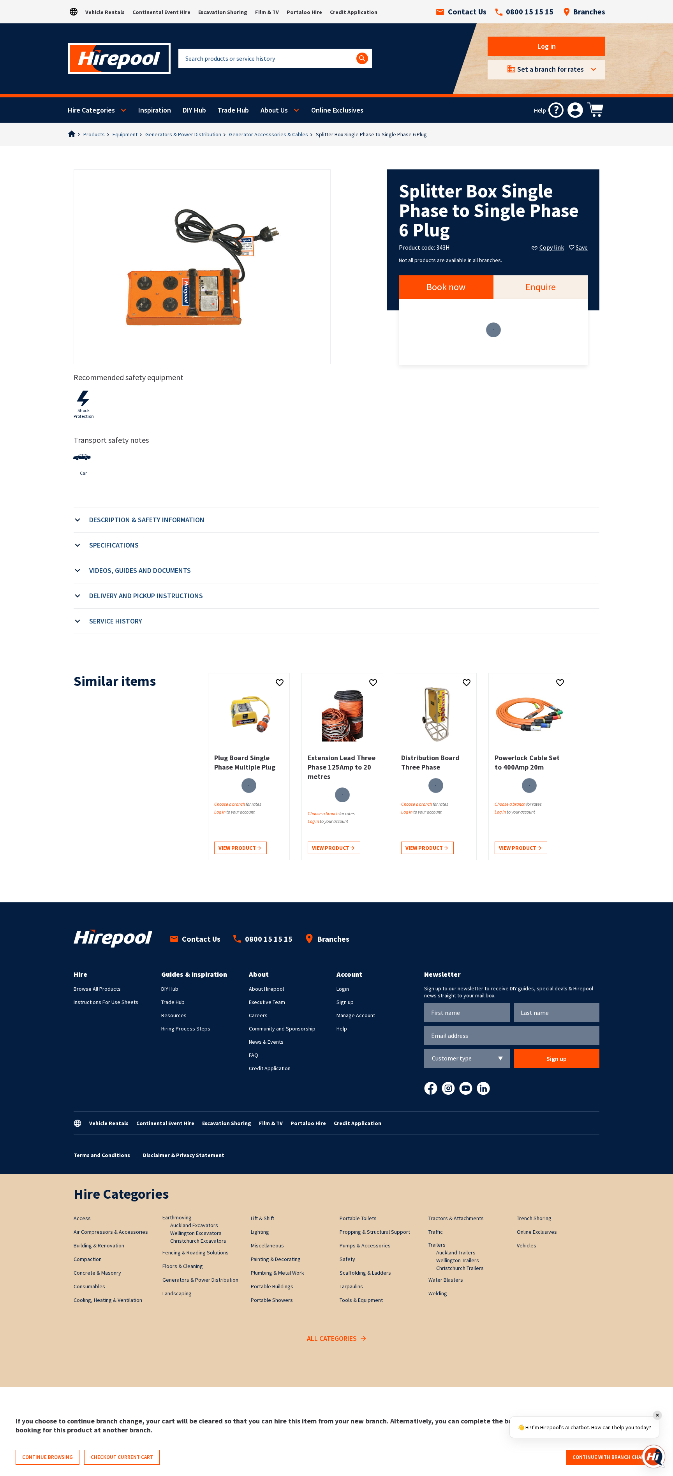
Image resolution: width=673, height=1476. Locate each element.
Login (342, 988)
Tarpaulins (351, 1286)
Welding (437, 1293)
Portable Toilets (358, 1218)
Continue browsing (47, 1457)
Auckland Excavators (194, 1225)
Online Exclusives (337, 110)
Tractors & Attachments (456, 1218)
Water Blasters (445, 1279)
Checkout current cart (122, 1457)
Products (94, 134)
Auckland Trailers (456, 1252)
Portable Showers (272, 1299)
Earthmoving (177, 1217)
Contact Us (467, 12)
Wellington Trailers (457, 1260)
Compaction (88, 1259)
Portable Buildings (272, 1286)
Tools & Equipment (361, 1299)
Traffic (435, 1231)
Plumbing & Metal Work (277, 1272)
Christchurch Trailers (460, 1268)
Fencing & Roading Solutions (195, 1252)
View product (237, 847)
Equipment (125, 134)
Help (341, 1028)
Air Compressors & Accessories (111, 1231)
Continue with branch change (612, 1457)
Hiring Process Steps (185, 1028)
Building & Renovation (99, 1245)
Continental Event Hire (161, 12)
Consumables (89, 1286)
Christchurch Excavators (198, 1240)
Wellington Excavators (196, 1232)
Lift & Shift (262, 1218)
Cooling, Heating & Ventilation (108, 1299)
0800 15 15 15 (529, 12)
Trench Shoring (534, 1218)
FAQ (253, 1055)
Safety (347, 1259)
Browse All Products (97, 988)
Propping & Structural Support (375, 1231)
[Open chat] (653, 1456)
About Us (274, 110)
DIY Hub (194, 110)
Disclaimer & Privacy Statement (183, 1155)
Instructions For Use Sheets (106, 1002)
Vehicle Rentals (105, 12)
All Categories (332, 1338)
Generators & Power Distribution (183, 134)
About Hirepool (266, 988)
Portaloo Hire (304, 12)
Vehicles (526, 1245)
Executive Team (267, 1002)
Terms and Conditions (102, 1155)
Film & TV (267, 12)
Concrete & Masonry (97, 1272)
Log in (546, 46)
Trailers (437, 1244)
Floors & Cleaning (182, 1266)
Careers (258, 1015)
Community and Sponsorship (282, 1028)
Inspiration (154, 110)
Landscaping (177, 1293)
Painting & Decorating (276, 1259)
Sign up (345, 1002)
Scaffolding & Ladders (365, 1272)
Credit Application (353, 12)
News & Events (266, 1041)
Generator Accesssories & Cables (268, 134)
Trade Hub (233, 110)
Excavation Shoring (222, 12)
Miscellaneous (267, 1245)
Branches (589, 12)
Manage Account (355, 1015)
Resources (174, 1015)
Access (82, 1218)
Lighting (260, 1231)
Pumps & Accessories (365, 1245)
